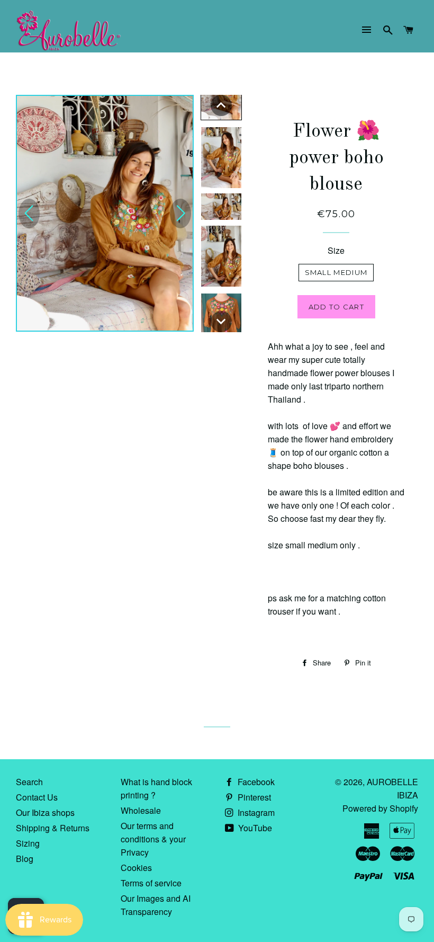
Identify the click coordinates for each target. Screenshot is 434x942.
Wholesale (141, 810)
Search (29, 782)
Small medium (336, 272)
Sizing (28, 843)
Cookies (136, 867)
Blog (24, 858)
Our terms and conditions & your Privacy (153, 839)
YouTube (254, 828)
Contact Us (37, 797)
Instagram (255, 812)
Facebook (255, 782)
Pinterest (253, 797)
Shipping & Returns (52, 828)
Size (336, 250)
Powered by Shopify (380, 808)
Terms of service (151, 883)
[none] (221, 105)
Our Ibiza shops (45, 812)
